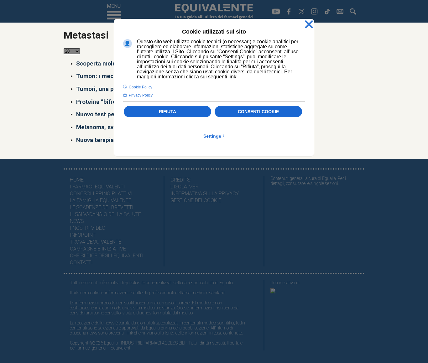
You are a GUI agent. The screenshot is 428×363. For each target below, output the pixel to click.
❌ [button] (309, 24)
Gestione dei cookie (196, 200)
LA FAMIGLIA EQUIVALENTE (100, 200)
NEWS (77, 221)
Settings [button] (214, 136)
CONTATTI (81, 263)
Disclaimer (184, 187)
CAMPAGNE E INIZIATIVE (98, 249)
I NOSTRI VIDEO (87, 228)
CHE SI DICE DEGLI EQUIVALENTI (107, 256)
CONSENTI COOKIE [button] (258, 111)
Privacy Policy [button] (141, 95)
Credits (180, 180)
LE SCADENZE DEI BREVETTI (101, 207)
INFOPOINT (83, 235)
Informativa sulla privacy (204, 194)
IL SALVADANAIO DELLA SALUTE (105, 214)
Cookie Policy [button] (140, 87)
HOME (77, 180)
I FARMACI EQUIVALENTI (97, 187)
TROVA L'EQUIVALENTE (95, 242)
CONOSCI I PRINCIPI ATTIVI (101, 194)
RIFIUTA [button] (167, 111)
